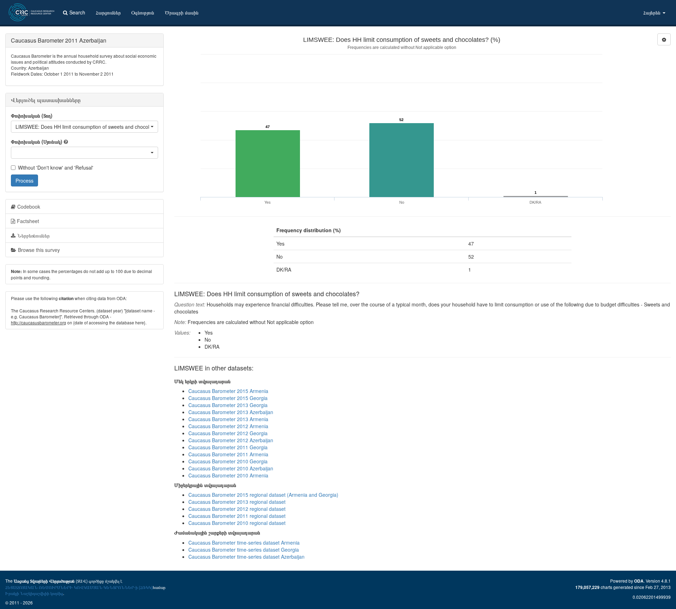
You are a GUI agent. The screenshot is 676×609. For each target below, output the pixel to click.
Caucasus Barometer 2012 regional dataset (237, 508)
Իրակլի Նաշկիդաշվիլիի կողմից (34, 593)
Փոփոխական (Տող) (31, 115)
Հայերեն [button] (652, 12)
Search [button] (77, 12)
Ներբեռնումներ (33, 235)
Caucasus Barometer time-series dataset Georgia (243, 549)
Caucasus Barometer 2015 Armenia (228, 390)
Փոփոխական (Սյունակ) (36, 141)
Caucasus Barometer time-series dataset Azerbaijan (246, 556)
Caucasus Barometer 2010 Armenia (228, 475)
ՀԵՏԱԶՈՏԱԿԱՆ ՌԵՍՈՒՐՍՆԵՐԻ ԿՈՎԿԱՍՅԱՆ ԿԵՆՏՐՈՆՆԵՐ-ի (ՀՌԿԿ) (79, 587)
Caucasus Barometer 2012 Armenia (228, 426)
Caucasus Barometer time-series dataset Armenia (244, 542)
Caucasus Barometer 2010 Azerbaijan (230, 468)
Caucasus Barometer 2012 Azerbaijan (230, 440)
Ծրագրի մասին (182, 12)
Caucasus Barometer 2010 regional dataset (237, 522)
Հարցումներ (108, 12)
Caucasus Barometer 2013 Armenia (228, 419)
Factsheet (28, 220)
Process (24, 180)
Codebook (28, 206)
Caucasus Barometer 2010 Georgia (228, 461)
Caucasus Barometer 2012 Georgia (228, 433)
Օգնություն (142, 12)
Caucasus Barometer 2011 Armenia (228, 454)
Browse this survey (39, 249)
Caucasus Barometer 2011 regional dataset (237, 515)
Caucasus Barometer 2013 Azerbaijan (230, 411)
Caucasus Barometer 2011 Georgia (228, 447)
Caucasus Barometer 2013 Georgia (228, 404)
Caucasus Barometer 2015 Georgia (228, 397)
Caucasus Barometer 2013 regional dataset (237, 501)
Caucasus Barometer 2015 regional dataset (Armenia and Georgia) (263, 494)
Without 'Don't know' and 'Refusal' (55, 167)
